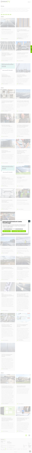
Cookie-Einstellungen (19, 228)
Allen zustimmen (6, 231)
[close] (29, 221)
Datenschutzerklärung (8, 228)
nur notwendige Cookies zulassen (18, 231)
